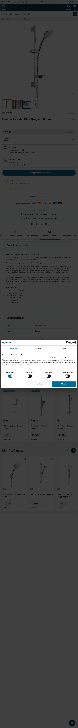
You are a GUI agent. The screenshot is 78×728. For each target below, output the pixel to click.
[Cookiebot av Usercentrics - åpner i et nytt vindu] (67, 342)
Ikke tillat (39, 384)
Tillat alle (64, 384)
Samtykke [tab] (13, 348)
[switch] (29, 376)
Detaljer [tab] (39, 348)
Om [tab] (64, 348)
